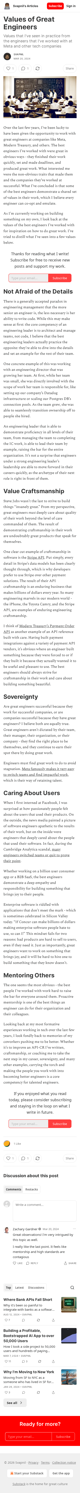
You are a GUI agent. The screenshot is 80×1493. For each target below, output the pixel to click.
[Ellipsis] (74, 1228)
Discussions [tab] (36, 1288)
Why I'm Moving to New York (28, 1372)
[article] (40, 1310)
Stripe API (35, 557)
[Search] (72, 1287)
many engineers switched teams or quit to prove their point (36, 855)
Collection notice (64, 1462)
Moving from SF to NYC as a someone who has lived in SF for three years (27, 1379)
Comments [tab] (13, 1189)
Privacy (33, 1462)
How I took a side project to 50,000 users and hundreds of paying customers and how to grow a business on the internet (29, 1348)
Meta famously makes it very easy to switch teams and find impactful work (38, 772)
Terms (45, 1462)
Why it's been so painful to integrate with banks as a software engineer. (28, 1307)
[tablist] (21, 1189)
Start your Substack (29, 1473)
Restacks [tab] (31, 1189)
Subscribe (55, 6)
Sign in (71, 6)
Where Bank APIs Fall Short (27, 1299)
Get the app (61, 1473)
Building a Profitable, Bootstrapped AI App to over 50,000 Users (28, 1335)
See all (12, 1403)
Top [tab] (8, 1288)
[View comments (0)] (23, 1320)
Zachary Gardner (25, 1229)
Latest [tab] (19, 1288)
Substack (19, 1484)
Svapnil (19, 54)
